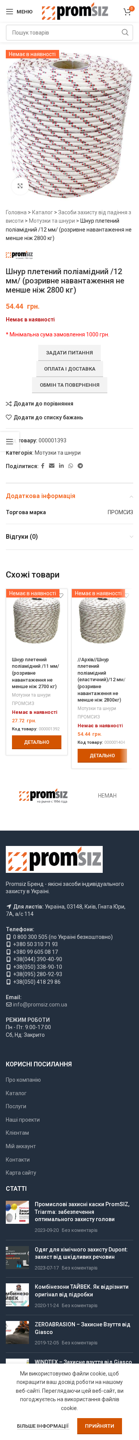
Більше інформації (43, 1426)
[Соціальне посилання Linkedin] (61, 466)
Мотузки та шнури (52, 221)
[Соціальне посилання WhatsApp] (70, 466)
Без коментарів (80, 1230)
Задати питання (69, 353)
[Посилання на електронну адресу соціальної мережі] (52, 466)
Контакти (18, 1160)
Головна (16, 212)
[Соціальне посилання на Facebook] (43, 466)
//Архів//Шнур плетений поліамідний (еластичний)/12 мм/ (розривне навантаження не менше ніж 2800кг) (101, 680)
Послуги (16, 1106)
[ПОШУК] (125, 33)
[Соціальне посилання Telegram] (80, 466)
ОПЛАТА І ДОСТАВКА (69, 369)
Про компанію (23, 1080)
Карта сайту (21, 1173)
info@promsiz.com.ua (40, 1004)
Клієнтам (17, 1133)
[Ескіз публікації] (17, 1217)
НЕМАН (107, 796)
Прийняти (99, 1426)
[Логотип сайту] (74, 11)
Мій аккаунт (21, 1146)
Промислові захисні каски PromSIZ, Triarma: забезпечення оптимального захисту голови (82, 1211)
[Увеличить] (20, 186)
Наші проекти (23, 1120)
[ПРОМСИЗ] (43, 796)
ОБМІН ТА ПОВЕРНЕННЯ (70, 385)
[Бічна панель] (9, 441)
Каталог (42, 212)
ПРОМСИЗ (23, 703)
